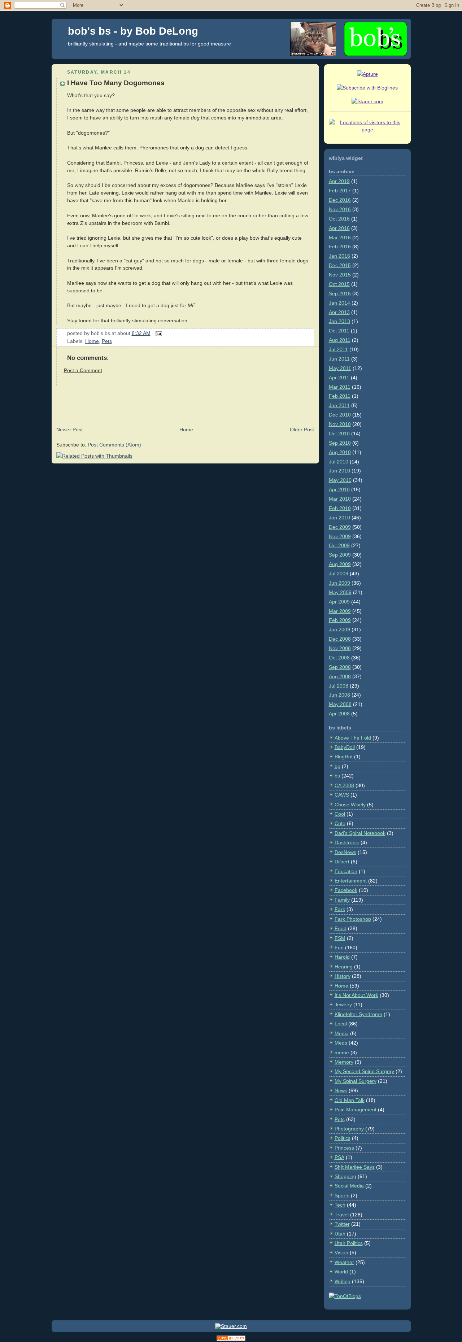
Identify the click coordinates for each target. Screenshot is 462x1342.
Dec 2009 (340, 527)
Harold (342, 957)
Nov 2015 (340, 275)
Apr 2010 (339, 489)
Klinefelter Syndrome (358, 1014)
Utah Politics (349, 1243)
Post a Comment (83, 370)
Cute (340, 823)
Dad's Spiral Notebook (360, 833)
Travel (342, 1214)
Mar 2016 (340, 237)
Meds (341, 1043)
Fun (339, 947)
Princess (344, 1148)
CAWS (342, 795)
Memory (344, 1062)
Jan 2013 (339, 321)
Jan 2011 (339, 405)
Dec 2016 (340, 200)
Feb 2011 (339, 396)
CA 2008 (344, 785)
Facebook (346, 890)
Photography (349, 1129)
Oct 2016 (339, 219)
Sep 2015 (340, 293)
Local (341, 1024)
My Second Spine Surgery (364, 1071)
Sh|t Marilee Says (355, 1167)
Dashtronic (347, 842)
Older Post (302, 429)
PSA (339, 1157)
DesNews (345, 852)
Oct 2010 (339, 433)
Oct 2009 (339, 545)
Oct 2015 (339, 284)
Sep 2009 (340, 555)
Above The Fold (353, 738)
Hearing (344, 967)
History (342, 976)
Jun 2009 (339, 583)
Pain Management (355, 1109)
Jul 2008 (338, 686)
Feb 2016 (340, 246)
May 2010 (340, 480)
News (341, 1090)
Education (346, 871)
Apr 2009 (339, 602)
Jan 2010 (339, 517)
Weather (344, 1262)
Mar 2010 (340, 499)
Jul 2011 (338, 349)
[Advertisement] (183, 402)
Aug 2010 (340, 452)
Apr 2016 (339, 228)
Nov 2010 (340, 424)
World (341, 1272)
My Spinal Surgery (355, 1081)
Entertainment (351, 881)
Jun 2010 (339, 471)
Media (342, 1033)
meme (342, 1052)
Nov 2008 (340, 648)
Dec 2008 (340, 639)
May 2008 (340, 704)
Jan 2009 (339, 629)
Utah (340, 1234)
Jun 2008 (339, 695)
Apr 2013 (339, 312)
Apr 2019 (339, 181)
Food (340, 928)
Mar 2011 (339, 387)
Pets (107, 341)
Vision (341, 1252)
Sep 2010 (340, 443)
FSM (340, 938)
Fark (340, 909)
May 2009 (340, 592)
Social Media (349, 1186)
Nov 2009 (340, 536)
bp (337, 766)
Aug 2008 (340, 676)
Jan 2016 (339, 256)
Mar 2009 (340, 611)
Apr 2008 (339, 713)
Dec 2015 (340, 265)
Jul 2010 (338, 462)
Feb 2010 (340, 508)
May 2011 (340, 368)
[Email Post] (158, 333)
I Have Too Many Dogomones (116, 83)
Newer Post (69, 429)
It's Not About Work (356, 995)
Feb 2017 (340, 190)
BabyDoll (345, 747)
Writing (342, 1281)
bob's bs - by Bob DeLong (133, 31)
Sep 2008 (340, 667)
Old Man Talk (350, 1100)
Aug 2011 (339, 340)
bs (337, 776)
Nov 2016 (340, 209)
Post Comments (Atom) (114, 445)
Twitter (342, 1224)
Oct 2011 (339, 331)
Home (92, 341)
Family (342, 900)
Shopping (345, 1176)
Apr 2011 (339, 377)
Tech (340, 1205)
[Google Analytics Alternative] (231, 1339)
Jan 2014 (339, 303)
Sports (342, 1195)
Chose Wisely (350, 804)
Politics (342, 1138)
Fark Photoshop (353, 919)
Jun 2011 (339, 359)
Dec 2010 (340, 415)
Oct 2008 (339, 658)
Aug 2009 (340, 564)
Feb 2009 (340, 620)
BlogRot (344, 756)
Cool (340, 814)
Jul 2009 (338, 573)
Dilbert (342, 861)
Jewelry (343, 1004)
